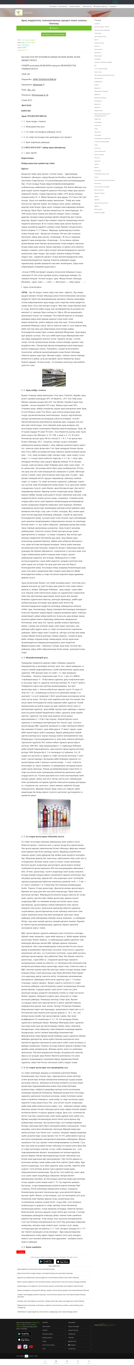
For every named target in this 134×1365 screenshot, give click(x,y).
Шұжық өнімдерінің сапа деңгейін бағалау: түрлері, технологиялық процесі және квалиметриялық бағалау (53, 1290)
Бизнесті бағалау (99, 43)
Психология (97, 125)
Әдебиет (96, 206)
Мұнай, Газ (97, 104)
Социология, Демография (101, 141)
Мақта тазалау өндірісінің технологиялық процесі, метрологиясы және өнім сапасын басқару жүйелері (51, 1282)
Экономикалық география (101, 187)
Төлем (44, 1341)
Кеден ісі (96, 85)
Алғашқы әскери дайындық (102, 30)
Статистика (97, 148)
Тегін (44, 1349)
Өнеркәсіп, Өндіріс (99, 212)
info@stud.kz (102, 1325)
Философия (97, 170)
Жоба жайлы (46, 1326)
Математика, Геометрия (101, 91)
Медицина (97, 94)
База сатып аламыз (48, 1345)
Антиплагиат (63, 6)
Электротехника (99, 190)
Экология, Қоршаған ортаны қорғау (104, 180)
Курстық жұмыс (30, 42)
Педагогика (97, 119)
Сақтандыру (97, 135)
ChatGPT (45, 1330)
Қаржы (96, 196)
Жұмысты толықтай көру (55, 34)
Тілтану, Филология (99, 151)
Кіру (115, 2)
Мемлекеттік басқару (100, 98)
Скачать (54, 28)
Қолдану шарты (47, 1337)
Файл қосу (73, 1341)
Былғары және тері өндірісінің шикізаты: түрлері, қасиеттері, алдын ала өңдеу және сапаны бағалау (50, 1301)
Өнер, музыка (98, 209)
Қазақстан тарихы (99, 193)
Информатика (98, 81)
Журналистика (98, 78)
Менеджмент (98, 101)
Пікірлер (71, 1337)
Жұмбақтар (71, 1334)
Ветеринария (98, 56)
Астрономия (97, 33)
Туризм (96, 164)
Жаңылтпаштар (73, 1330)
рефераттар (35, 1322)
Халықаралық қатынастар (101, 174)
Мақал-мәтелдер (73, 1326)
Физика (96, 167)
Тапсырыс (21, 2)
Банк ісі (96, 40)
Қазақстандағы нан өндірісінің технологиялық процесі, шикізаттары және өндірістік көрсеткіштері (50, 1286)
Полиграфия (97, 122)
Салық (96, 129)
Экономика (97, 183)
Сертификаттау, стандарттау (102, 138)
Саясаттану (97, 132)
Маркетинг (97, 88)
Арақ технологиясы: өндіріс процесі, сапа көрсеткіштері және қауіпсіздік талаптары (45, 1273)
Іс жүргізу (97, 23)
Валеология (97, 52)
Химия (96, 177)
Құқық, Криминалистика (101, 203)
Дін (95, 65)
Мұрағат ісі (97, 107)
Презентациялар (75, 6)
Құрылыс (97, 199)
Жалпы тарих (98, 72)
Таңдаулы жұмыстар (101, 6)
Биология (97, 46)
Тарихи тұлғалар (99, 154)
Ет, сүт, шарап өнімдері (28, 40)
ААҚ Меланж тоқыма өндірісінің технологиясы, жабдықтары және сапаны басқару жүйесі (47, 1312)
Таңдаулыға (21, 50)
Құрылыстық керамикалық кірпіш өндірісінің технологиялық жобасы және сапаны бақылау (48, 1277)
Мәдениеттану (98, 110)
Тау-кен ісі (97, 158)
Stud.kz (28, 12)
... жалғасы (21, 1252)
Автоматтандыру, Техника (101, 27)
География (97, 59)
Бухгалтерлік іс (98, 49)
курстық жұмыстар (22, 1324)
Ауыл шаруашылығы (100, 36)
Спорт (96, 145)
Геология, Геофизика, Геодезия (103, 62)
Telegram (73, 1345)
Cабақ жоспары (87, 6)
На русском (113, 6)
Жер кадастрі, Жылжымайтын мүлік (104, 75)
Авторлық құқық (47, 1334)
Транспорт (97, 161)
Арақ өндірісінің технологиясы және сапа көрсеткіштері (36, 1269)
